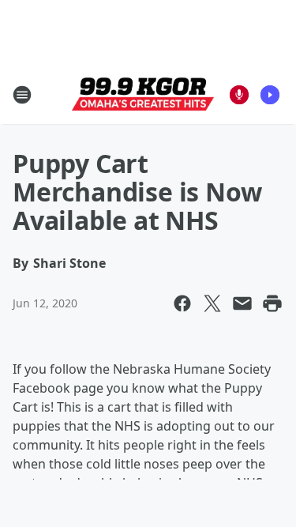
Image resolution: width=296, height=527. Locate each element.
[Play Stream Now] (269, 94)
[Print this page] (272, 303)
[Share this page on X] (212, 303)
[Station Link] (143, 94)
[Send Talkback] (239, 94)
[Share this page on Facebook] (182, 303)
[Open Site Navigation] (22, 94)
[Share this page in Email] (242, 303)
